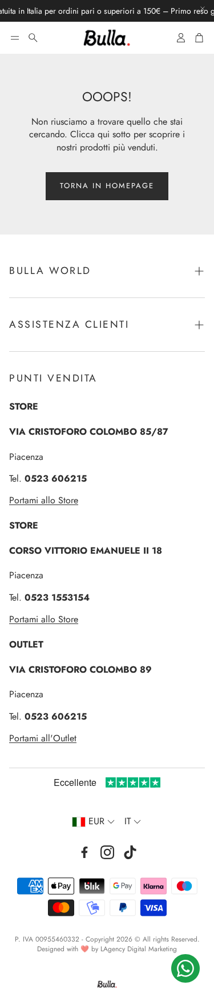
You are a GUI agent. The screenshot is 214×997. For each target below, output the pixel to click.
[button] (15, 38)
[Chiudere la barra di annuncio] (202, 8)
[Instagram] (107, 852)
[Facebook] (84, 852)
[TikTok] (130, 852)
